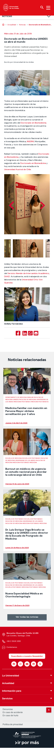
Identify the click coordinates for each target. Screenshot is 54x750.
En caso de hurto (10, 715)
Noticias (7, 16)
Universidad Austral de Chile (17, 169)
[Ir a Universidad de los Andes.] (3, 25)
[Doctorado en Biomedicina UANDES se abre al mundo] (18, 333)
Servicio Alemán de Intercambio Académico (28, 273)
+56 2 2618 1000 (14, 641)
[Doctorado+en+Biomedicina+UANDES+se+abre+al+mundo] (24, 333)
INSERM (30, 141)
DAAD (7, 276)
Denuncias (8, 709)
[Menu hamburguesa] (48, 7)
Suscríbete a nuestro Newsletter (27, 656)
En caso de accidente (13, 712)
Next (42, 205)
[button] (48, 709)
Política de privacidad (13, 724)
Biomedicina (12, 157)
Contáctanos (12, 647)
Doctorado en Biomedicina (33, 122)
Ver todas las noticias (27, 616)
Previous (11, 205)
